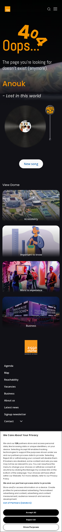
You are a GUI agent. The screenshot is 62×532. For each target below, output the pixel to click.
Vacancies (10, 386)
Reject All (31, 519)
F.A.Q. (10, 426)
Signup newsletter (15, 414)
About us (9, 400)
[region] (31, 481)
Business (9, 393)
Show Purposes (31, 527)
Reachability (11, 379)
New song (31, 164)
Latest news (11, 407)
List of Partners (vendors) (17, 502)
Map (6, 372)
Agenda (8, 365)
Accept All (31, 512)
